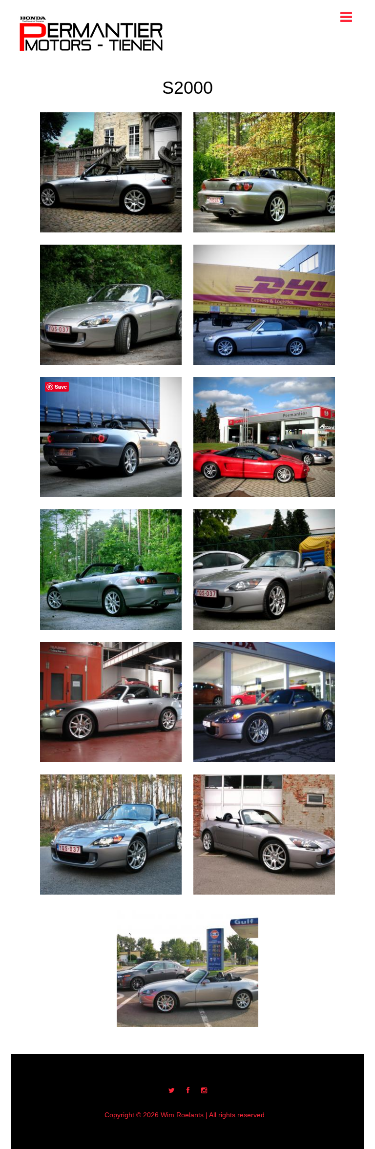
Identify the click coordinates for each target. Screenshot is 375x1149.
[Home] (91, 34)
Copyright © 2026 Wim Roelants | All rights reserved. (185, 1115)
